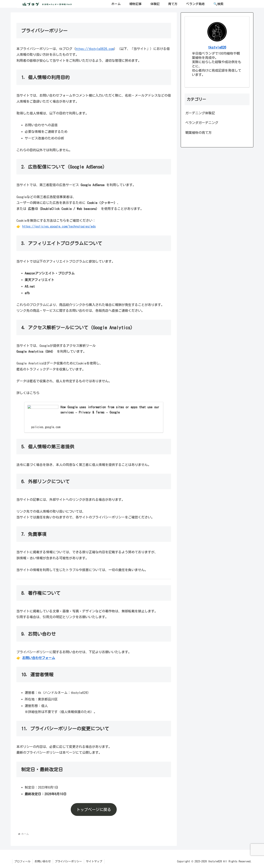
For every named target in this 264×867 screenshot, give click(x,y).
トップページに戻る (93, 809)
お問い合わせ (43, 861)
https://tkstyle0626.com (95, 48)
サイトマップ (94, 861)
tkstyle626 (217, 47)
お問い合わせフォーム (38, 657)
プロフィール (22, 861)
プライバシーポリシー (68, 861)
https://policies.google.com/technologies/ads (59, 226)
